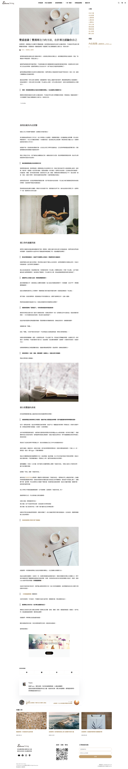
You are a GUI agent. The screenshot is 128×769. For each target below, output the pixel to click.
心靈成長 (91, 20)
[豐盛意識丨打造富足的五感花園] (31, 720)
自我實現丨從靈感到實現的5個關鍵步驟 (91, 732)
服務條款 (23, 767)
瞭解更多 (49, 653)
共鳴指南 (40, 3)
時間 (105, 44)
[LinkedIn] (71, 672)
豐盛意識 (27, 49)
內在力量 (91, 13)
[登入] (125, 2)
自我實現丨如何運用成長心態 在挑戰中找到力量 (61, 732)
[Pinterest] (56, 672)
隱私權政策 (18, 767)
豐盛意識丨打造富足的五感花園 (24, 732)
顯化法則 (91, 33)
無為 (107, 44)
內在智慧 (91, 15)
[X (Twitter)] (41, 672)
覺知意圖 (91, 27)
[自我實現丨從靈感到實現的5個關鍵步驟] (96, 720)
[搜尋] (118, 2)
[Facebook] (26, 672)
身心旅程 (91, 31)
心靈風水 (91, 22)
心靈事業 (32, 49)
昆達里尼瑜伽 (29, 477)
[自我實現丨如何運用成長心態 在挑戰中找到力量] (64, 720)
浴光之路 (91, 24)
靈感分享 (87, 3)
